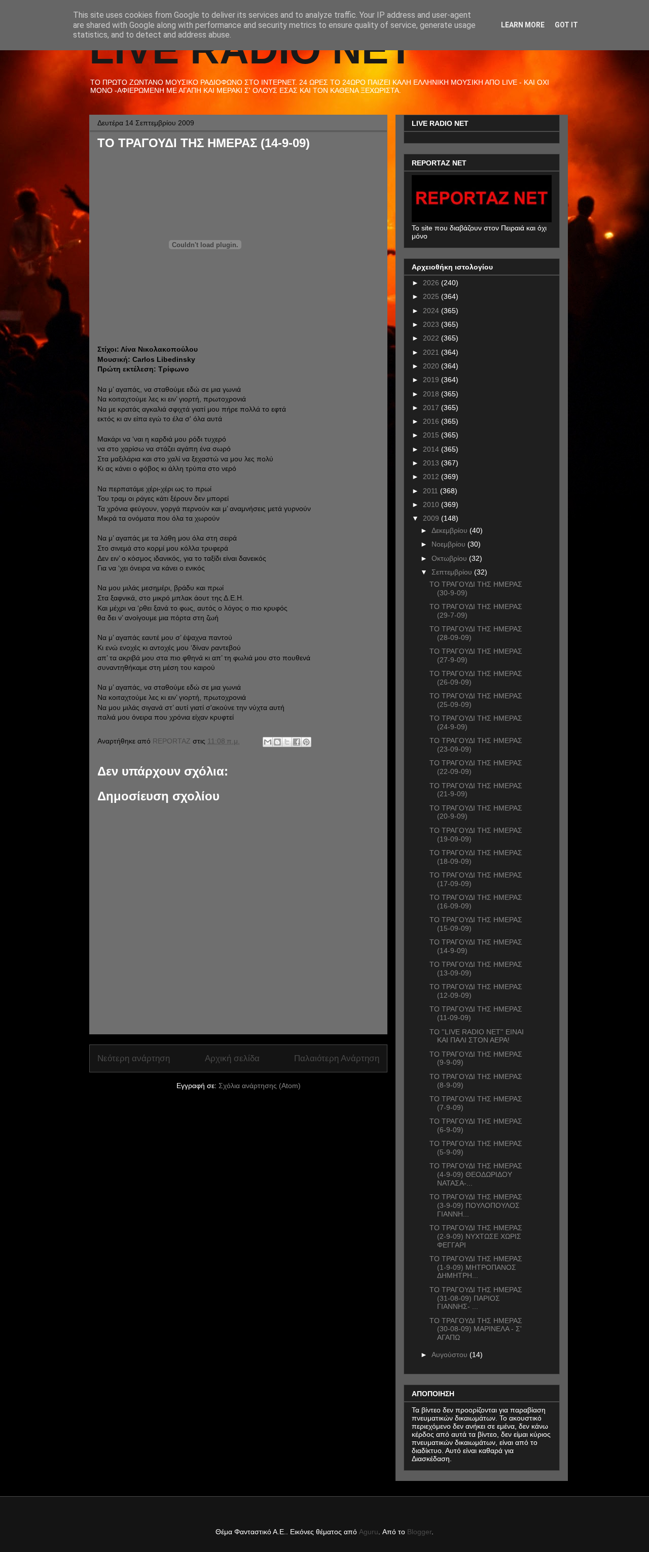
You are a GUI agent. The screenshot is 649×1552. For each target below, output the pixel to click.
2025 (432, 296)
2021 (432, 352)
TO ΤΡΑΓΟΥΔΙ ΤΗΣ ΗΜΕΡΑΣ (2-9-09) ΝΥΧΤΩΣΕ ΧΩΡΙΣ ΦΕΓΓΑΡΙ (475, 1236)
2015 (432, 435)
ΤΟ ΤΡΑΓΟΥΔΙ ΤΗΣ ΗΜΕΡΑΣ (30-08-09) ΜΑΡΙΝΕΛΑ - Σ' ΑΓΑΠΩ (475, 1329)
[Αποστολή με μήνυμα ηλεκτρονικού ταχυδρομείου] (268, 742)
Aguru (368, 1532)
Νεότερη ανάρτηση (133, 1058)
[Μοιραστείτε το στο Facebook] (297, 742)
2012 (432, 477)
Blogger (419, 1532)
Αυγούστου (450, 1355)
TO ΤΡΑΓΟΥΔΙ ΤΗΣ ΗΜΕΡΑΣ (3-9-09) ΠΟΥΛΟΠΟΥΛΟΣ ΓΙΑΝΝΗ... (475, 1205)
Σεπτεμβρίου (452, 572)
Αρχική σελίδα (232, 1058)
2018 (432, 394)
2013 (432, 463)
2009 (432, 518)
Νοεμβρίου (449, 544)
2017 (432, 407)
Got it (566, 25)
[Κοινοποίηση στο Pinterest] (306, 742)
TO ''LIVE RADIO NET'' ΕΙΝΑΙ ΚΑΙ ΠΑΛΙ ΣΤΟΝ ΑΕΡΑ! (476, 1036)
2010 (432, 504)
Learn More (523, 25)
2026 (432, 283)
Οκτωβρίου (450, 558)
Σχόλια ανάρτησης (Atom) (260, 1086)
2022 (432, 338)
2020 (432, 366)
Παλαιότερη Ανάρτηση (336, 1058)
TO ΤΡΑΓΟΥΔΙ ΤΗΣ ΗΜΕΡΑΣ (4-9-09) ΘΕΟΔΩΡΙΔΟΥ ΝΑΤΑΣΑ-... (475, 1174)
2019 (432, 380)
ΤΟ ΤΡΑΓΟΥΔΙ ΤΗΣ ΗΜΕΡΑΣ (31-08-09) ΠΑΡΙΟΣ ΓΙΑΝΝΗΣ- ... (475, 1298)
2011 (431, 491)
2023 (432, 324)
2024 (432, 311)
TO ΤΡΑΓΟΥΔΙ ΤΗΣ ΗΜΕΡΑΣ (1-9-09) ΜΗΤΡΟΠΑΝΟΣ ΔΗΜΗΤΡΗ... (475, 1267)
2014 (432, 449)
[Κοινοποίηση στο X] (287, 742)
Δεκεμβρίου (450, 530)
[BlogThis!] (277, 742)
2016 (432, 421)
